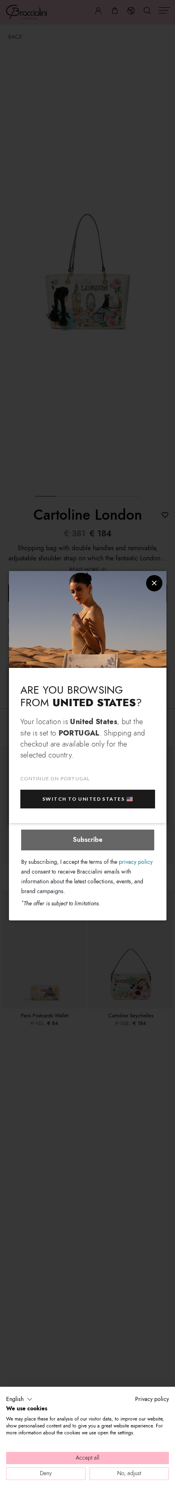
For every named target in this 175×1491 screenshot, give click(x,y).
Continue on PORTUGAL (55, 778)
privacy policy (136, 862)
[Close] (154, 583)
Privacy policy (152, 1399)
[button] (19, 1399)
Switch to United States (83, 799)
